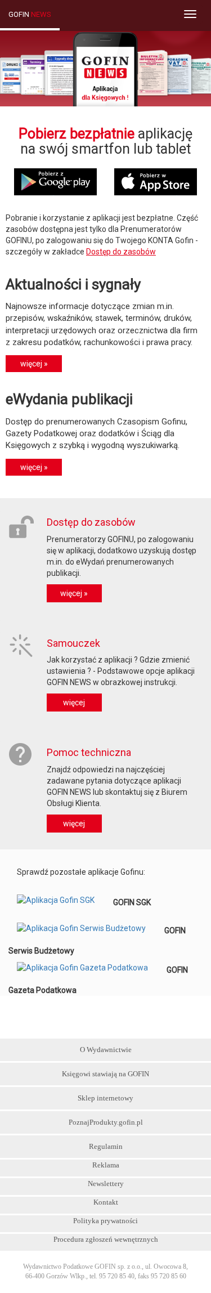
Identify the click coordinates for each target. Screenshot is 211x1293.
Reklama (105, 1165)
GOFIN (29, 14)
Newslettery (106, 1183)
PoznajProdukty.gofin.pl (106, 1122)
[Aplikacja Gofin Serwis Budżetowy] (86, 930)
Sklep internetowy (105, 1098)
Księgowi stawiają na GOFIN (105, 1074)
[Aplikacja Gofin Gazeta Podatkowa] (87, 969)
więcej (74, 702)
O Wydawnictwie (106, 1049)
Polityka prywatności (105, 1220)
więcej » (74, 593)
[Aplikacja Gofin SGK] (60, 902)
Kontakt (105, 1202)
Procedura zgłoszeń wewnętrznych (105, 1239)
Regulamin (106, 1146)
